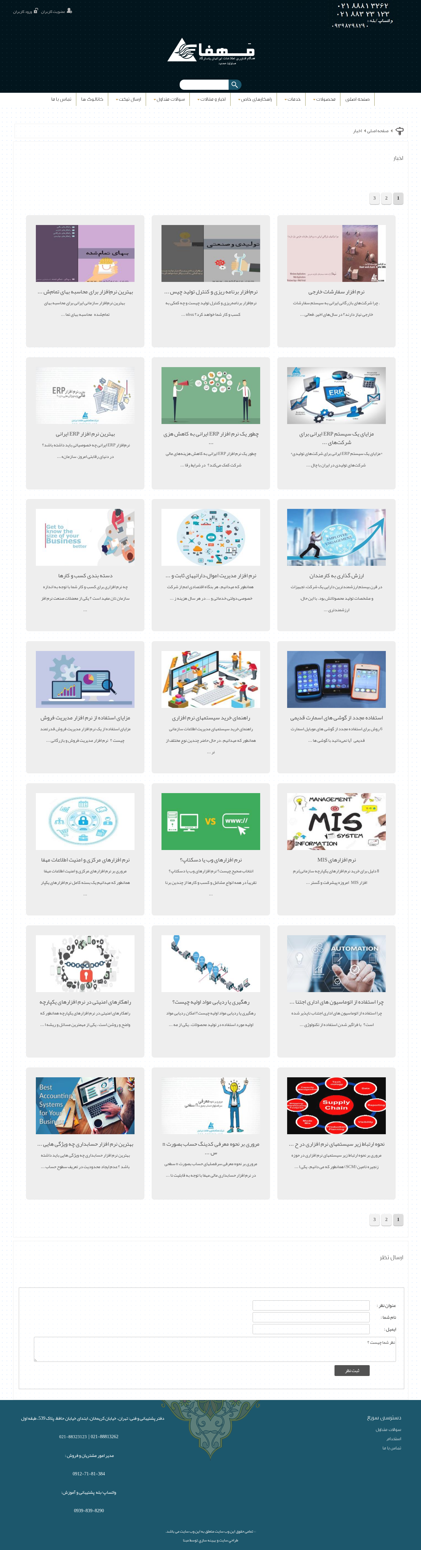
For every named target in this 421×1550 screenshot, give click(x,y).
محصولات (325, 99)
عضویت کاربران (53, 11)
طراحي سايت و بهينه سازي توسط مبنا (210, 1540)
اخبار (357, 131)
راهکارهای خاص (256, 99)
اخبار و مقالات (213, 99)
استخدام (393, 1439)
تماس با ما (61, 99)
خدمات (294, 99)
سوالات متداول (171, 99)
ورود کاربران (22, 11)
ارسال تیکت (130, 99)
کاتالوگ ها (92, 99)
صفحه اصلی (357, 99)
